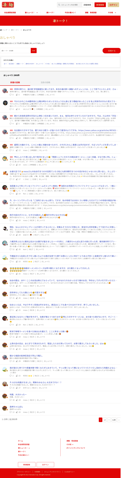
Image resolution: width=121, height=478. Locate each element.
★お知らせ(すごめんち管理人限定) (87, 64)
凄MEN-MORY (30, 64)
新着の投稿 (15, 82)
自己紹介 (11, 64)
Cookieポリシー (70, 472)
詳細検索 (87, 4)
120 (114, 419)
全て (5, 64)
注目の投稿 (45, 82)
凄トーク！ (50, 12)
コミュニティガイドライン (52, 472)
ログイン (113, 4)
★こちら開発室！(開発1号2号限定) (63, 64)
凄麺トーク (20, 64)
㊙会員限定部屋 (10, 12)
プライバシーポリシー (24, 472)
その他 (47, 64)
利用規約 (37, 472)
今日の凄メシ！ (70, 12)
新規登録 (100, 4)
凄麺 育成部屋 (91, 12)
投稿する (112, 50)
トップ (4, 30)
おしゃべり (39, 64)
